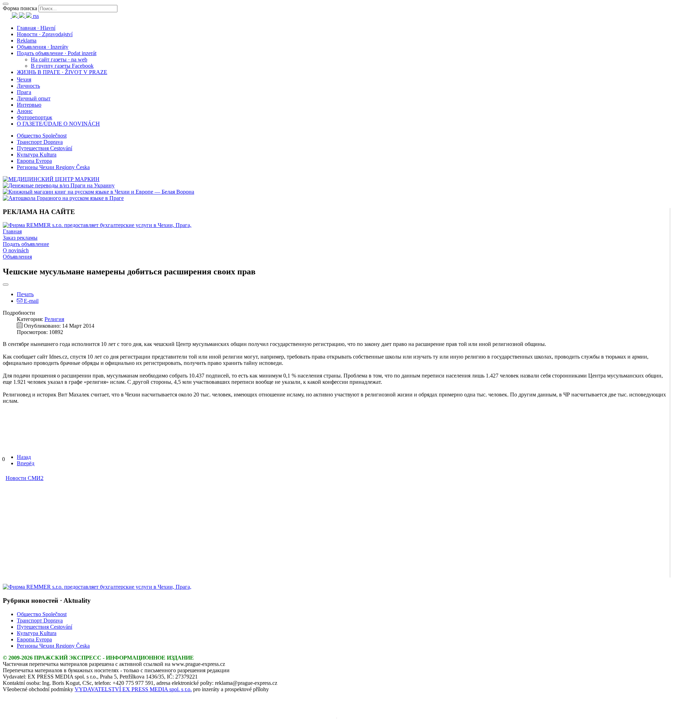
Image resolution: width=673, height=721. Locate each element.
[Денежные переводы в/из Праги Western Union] (59, 185)
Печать (25, 294)
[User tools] (5, 284)
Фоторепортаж (34, 117)
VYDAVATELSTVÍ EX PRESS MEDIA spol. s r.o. (133, 689)
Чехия (24, 79)
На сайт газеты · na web (59, 59)
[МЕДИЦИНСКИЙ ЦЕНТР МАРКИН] (51, 179)
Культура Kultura (36, 155)
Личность (28, 86)
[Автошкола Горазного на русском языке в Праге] (63, 198)
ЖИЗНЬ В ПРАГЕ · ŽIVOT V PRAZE (62, 72)
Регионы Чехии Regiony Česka (53, 167)
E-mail (30, 301)
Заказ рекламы (20, 238)
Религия (54, 319)
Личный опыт (33, 98)
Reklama (26, 41)
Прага (24, 92)
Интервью (29, 105)
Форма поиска (20, 8)
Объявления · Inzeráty (42, 47)
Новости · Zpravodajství (45, 34)
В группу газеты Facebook (62, 66)
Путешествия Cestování (44, 148)
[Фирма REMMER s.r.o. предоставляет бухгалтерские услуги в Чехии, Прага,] (97, 225)
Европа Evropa (34, 161)
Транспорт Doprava (40, 142)
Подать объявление (26, 244)
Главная (12, 231)
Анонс (25, 111)
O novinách (16, 250)
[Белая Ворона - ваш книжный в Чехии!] (98, 192)
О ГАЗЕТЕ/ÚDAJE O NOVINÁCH (58, 124)
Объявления (17, 257)
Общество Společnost (42, 136)
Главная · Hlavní (36, 28)
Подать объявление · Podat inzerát (56, 53)
